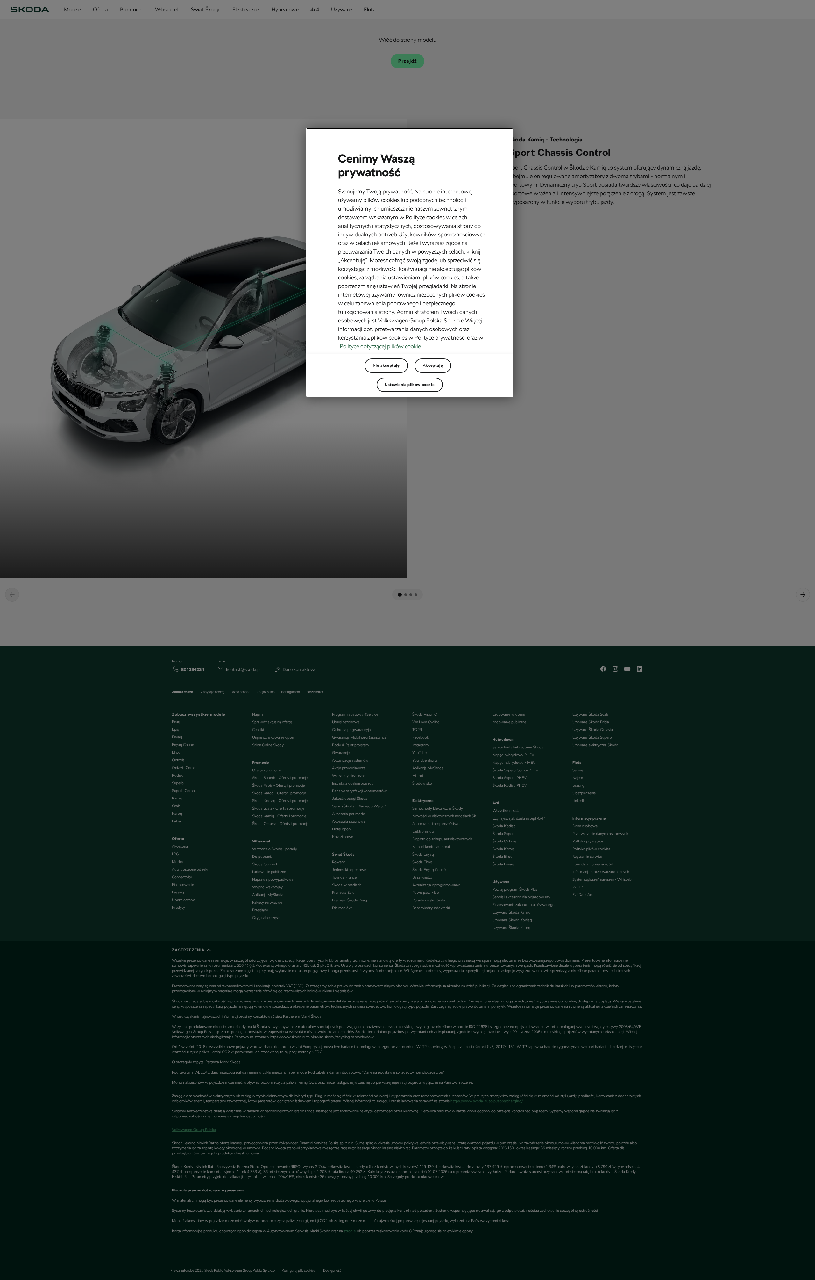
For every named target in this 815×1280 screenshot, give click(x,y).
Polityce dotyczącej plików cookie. (381, 346)
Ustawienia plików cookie (410, 384)
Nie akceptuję (386, 365)
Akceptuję (433, 365)
